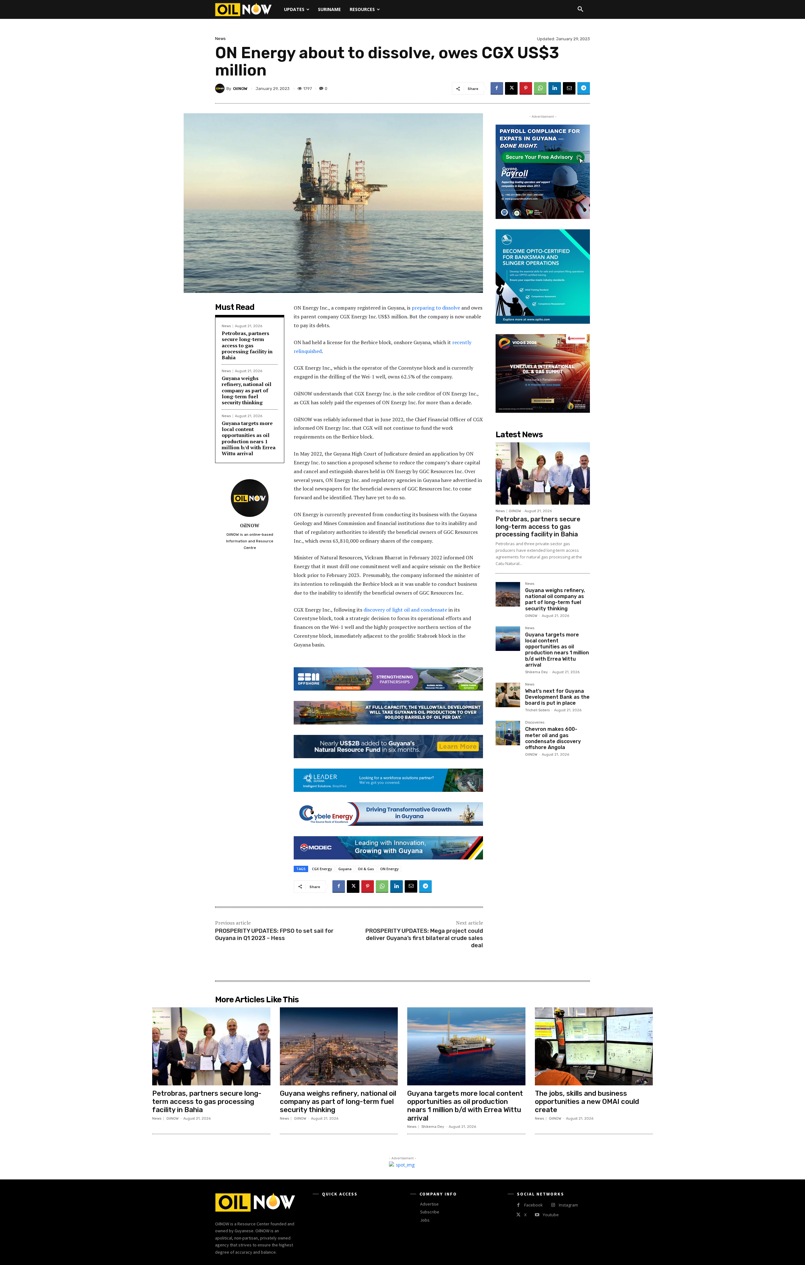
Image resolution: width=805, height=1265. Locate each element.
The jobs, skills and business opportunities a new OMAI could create (587, 1101)
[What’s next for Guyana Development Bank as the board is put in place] (508, 695)
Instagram (568, 1205)
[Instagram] (553, 1205)
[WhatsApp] (540, 88)
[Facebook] (497, 88)
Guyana (345, 868)
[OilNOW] (220, 88)
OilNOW (240, 89)
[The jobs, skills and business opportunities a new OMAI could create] (594, 1046)
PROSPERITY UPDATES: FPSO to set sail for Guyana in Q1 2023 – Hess (274, 934)
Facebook (533, 1205)
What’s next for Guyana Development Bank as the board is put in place (557, 697)
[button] (580, 9)
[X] (511, 88)
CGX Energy (322, 868)
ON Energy (389, 868)
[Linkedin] (554, 88)
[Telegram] (583, 88)
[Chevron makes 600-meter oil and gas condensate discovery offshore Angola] (508, 733)
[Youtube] (537, 1215)
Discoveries (534, 723)
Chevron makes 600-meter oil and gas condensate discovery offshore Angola (553, 738)
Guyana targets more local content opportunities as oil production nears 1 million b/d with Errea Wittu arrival (248, 438)
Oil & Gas (366, 868)
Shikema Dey (536, 672)
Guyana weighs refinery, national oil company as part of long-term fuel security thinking (246, 390)
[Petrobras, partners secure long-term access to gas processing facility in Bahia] (543, 473)
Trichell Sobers (537, 710)
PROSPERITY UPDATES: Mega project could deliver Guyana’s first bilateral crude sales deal (424, 938)
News (220, 38)
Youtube (551, 1214)
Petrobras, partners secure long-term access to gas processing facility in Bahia (247, 345)
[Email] (569, 88)
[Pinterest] (525, 88)
